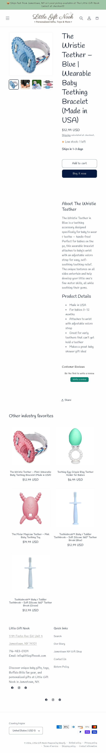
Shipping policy (68, 746)
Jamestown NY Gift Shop (68, 651)
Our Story (59, 644)
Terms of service (50, 746)
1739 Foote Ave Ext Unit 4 (26, 636)
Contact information (88, 746)
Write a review (79, 379)
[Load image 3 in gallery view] (37, 84)
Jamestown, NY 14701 (23, 644)
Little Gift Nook (39, 743)
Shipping (66, 135)
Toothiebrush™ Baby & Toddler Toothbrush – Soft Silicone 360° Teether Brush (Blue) (75, 537)
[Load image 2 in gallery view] (25, 84)
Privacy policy (91, 743)
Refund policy (75, 743)
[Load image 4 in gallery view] (48, 84)
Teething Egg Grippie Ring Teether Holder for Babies (75, 474)
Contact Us (60, 659)
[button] (7, 18)
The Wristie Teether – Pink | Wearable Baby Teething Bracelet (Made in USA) (30, 474)
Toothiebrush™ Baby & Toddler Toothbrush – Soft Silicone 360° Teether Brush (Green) (30, 602)
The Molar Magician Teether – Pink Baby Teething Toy (30, 536)
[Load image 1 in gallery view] (14, 84)
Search (58, 636)
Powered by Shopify (56, 743)
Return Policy (61, 667)
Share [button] (68, 400)
